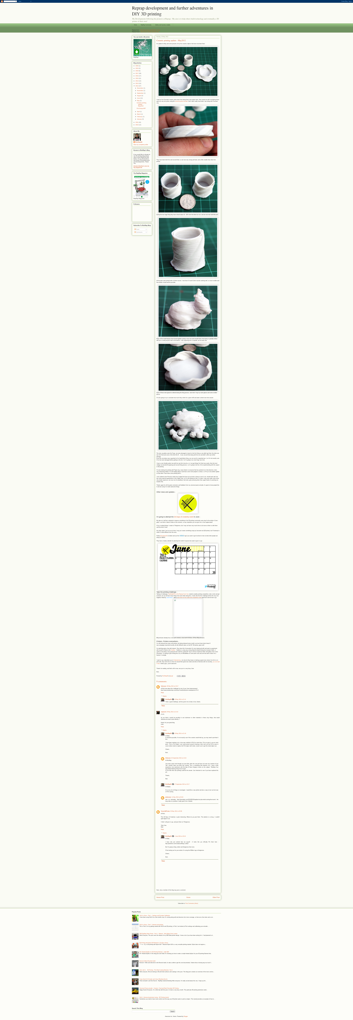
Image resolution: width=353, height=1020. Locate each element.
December (140, 88)
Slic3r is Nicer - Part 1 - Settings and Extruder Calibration (154, 915)
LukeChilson (169, 597)
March (139, 114)
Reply (162, 692)
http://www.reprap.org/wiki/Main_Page (150, 30)
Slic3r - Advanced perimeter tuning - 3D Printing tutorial (154, 997)
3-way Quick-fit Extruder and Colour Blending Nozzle (153, 979)
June (138, 98)
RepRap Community (146, 25)
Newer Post (160, 897)
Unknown (163, 686)
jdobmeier (168, 797)
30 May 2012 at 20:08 (176, 811)
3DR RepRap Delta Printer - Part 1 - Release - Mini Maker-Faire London (158, 933)
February (140, 116)
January (139, 119)
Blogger (186, 1016)
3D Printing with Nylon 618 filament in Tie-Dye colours (153, 942)
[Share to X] (181, 676)
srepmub (163, 711)
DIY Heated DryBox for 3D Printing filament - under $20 (154, 952)
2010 (137, 125)
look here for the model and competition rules (189, 597)
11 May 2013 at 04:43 (177, 797)
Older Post (216, 897)
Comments (139, 232)
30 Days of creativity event (184, 517)
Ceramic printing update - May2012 (141, 104)
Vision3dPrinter (165, 811)
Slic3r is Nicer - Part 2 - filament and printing (151, 924)
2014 (137, 81)
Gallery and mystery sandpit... (163, 25)
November (140, 90)
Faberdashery (177, 660)
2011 (137, 122)
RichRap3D (168, 699)
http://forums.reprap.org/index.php (150, 31)
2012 (137, 86)
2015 (137, 78)
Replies (165, 696)
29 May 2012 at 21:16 (180, 733)
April (138, 111)
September (140, 93)
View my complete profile (140, 144)
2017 (137, 73)
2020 (137, 66)
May (138, 100)
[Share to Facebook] (183, 676)
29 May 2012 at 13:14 (172, 711)
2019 (137, 68)
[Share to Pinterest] (185, 676)
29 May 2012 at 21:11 (180, 699)
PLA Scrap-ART (141, 108)
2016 (137, 76)
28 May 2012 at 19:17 (172, 686)
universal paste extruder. (181, 101)
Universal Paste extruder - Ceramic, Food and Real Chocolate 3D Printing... (159, 988)
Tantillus (173, 650)
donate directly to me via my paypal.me (141, 166)
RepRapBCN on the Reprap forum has (178, 594)
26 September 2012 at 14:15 (178, 758)
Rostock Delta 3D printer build (147, 961)
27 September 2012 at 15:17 (181, 784)
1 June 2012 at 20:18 (180, 836)
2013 (137, 83)
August (139, 95)
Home (135, 25)
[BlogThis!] (179, 676)
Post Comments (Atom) (191, 903)
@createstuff (163, 535)
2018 (137, 70)
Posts (137, 229)
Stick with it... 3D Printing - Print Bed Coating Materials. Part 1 (156, 970)
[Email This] (178, 676)
